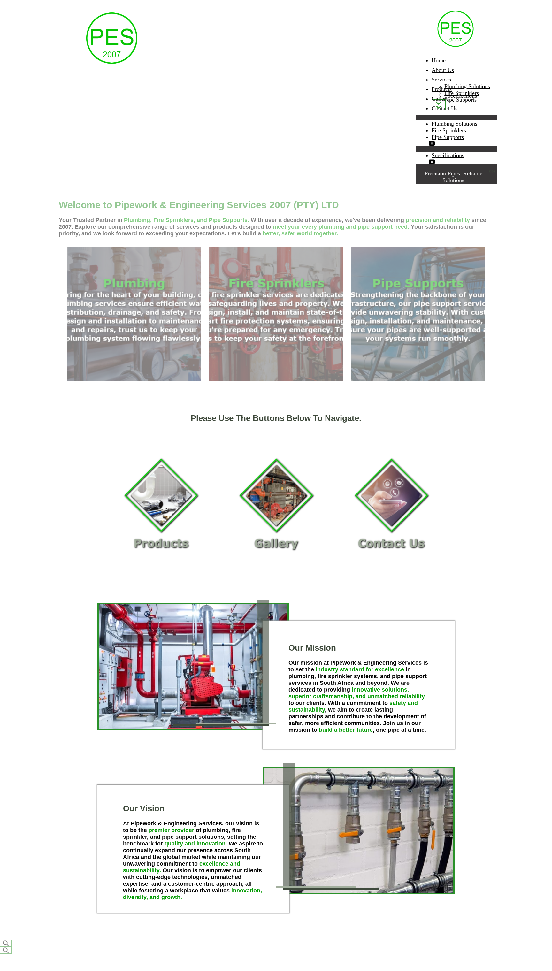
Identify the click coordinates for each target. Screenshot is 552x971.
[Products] (439, 102)
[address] (495, 171)
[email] (492, 171)
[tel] (490, 171)
